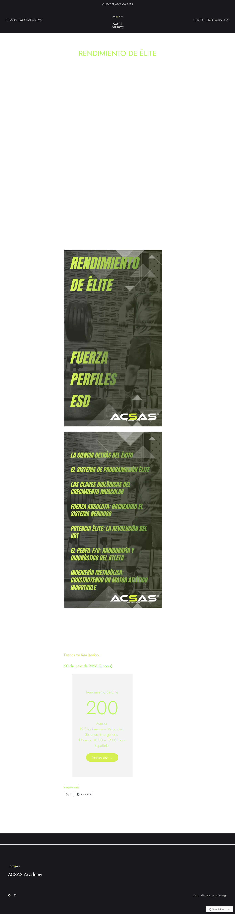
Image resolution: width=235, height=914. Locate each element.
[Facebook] (9, 895)
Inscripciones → (102, 757)
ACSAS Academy (118, 25)
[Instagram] (14, 895)
